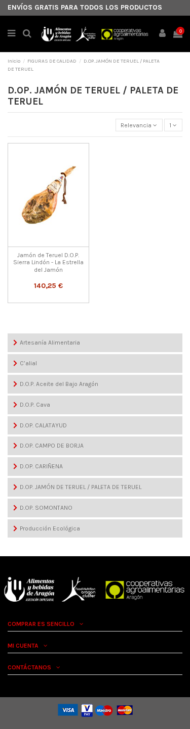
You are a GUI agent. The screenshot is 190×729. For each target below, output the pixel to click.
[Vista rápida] (48, 244)
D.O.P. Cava (35, 404)
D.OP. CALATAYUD (43, 425)
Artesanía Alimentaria (50, 342)
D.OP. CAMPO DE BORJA (52, 445)
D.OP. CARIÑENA (41, 466)
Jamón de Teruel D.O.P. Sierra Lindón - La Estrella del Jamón (48, 262)
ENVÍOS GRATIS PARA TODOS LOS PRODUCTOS (85, 7)
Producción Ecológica (50, 528)
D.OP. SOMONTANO (46, 507)
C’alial (28, 363)
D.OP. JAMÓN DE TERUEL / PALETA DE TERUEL (80, 487)
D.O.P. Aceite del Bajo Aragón (59, 383)
